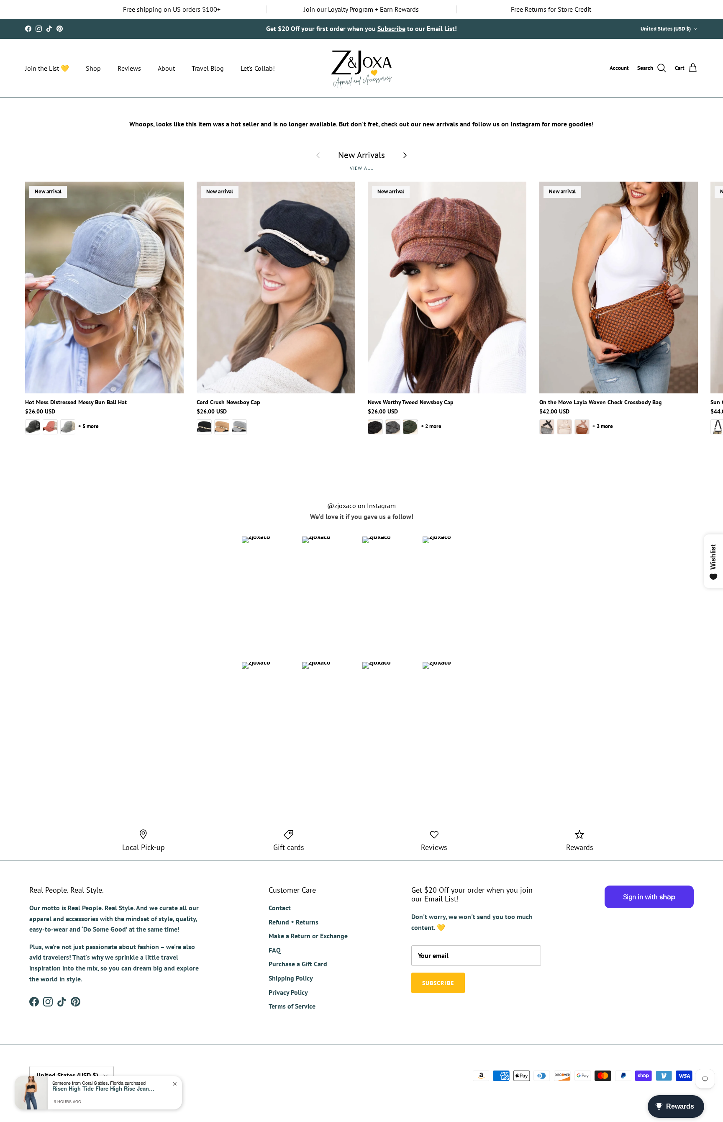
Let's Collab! (258, 68)
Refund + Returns (293, 922)
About (166, 68)
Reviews (129, 68)
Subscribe (391, 28)
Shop (93, 68)
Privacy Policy (288, 992)
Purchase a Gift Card (298, 964)
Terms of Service (292, 1006)
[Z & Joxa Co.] (361, 68)
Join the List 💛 (47, 68)
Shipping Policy (291, 978)
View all (361, 168)
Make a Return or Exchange (308, 936)
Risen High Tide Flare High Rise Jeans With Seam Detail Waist (104, 1088)
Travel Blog (208, 68)
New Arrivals (361, 155)
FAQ (275, 950)
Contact (280, 908)
